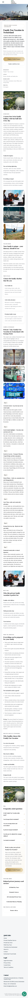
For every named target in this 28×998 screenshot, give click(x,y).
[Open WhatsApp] (24, 994)
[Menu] (3, 2)
